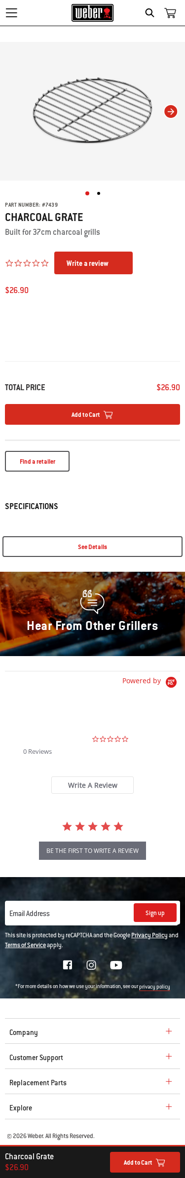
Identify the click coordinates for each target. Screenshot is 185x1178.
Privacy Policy (149, 935)
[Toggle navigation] (11, 12)
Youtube (116, 965)
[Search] (152, 13)
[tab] (92, 785)
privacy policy (154, 987)
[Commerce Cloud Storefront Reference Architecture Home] (92, 13)
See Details (92, 547)
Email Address (29, 913)
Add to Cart (138, 1163)
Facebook (68, 965)
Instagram (91, 965)
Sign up (155, 913)
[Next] (170, 111)
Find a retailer (37, 462)
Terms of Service (25, 945)
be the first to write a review (92, 851)
